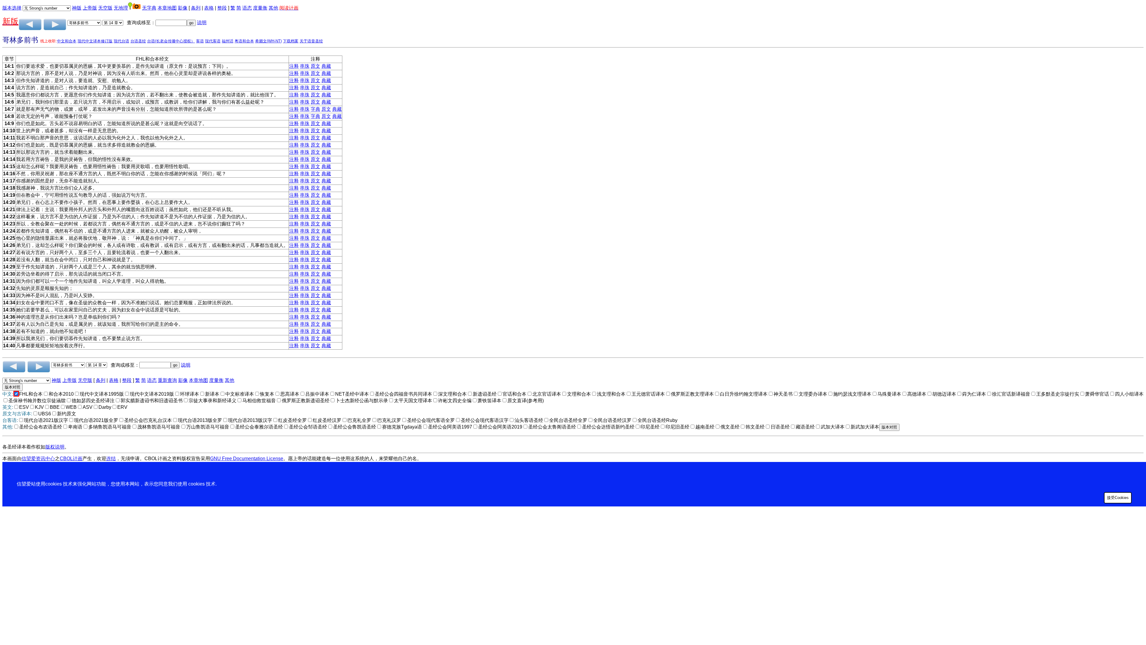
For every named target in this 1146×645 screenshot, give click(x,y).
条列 (196, 7)
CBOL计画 (71, 458)
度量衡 (260, 7)
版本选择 (11, 7)
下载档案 (290, 41)
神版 (76, 7)
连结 (111, 458)
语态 (247, 7)
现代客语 (213, 41)
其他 (273, 7)
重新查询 (167, 380)
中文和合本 (66, 41)
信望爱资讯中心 (38, 458)
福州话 (227, 41)
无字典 (149, 7)
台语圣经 (138, 41)
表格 (209, 7)
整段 (222, 7)
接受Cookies (1118, 497)
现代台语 (121, 41)
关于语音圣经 (311, 41)
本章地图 (167, 7)
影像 (182, 7)
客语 (200, 41)
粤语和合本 (244, 41)
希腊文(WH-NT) (268, 41)
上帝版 (90, 7)
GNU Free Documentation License (246, 458)
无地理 (121, 7)
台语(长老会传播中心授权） (171, 41)
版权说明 (54, 446)
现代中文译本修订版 (95, 41)
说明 (202, 22)
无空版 (105, 7)
